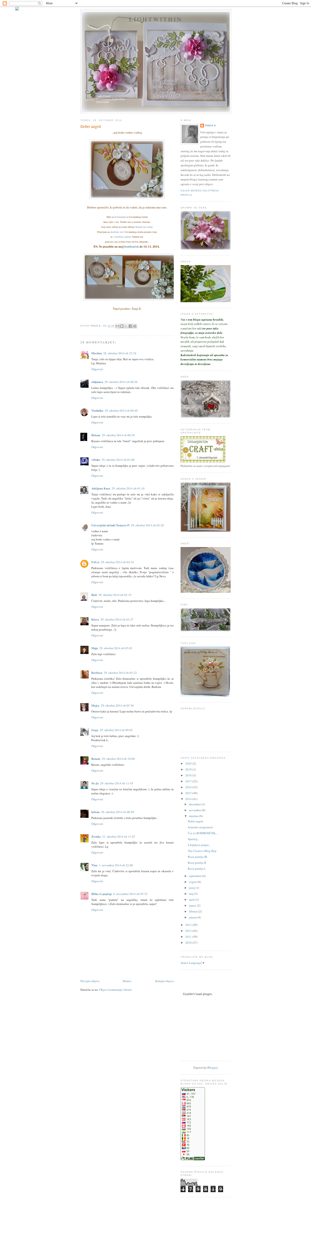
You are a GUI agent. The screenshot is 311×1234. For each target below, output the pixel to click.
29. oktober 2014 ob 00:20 (121, 382)
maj (191, 894)
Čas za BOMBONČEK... (202, 833)
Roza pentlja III (197, 857)
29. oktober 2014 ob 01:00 (118, 460)
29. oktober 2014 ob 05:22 (120, 673)
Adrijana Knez (100, 488)
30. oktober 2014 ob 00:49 (117, 812)
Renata (95, 758)
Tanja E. (211, 125)
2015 (188, 793)
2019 (188, 769)
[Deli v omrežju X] (126, 326)
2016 (188, 787)
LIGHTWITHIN (155, 19)
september (195, 876)
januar (193, 917)
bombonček (132, 246)
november (195, 810)
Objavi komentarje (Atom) (115, 990)
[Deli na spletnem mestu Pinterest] (135, 326)
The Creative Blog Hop (202, 851)
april (192, 899)
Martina (96, 353)
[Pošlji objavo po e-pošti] (117, 326)
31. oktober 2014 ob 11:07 (118, 836)
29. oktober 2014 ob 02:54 (117, 562)
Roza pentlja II (197, 863)
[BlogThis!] (122, 326)
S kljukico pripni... (199, 845)
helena (95, 812)
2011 (188, 937)
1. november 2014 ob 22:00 (116, 865)
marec (193, 905)
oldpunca (97, 382)
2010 (188, 942)
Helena (95, 435)
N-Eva (95, 562)
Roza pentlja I (196, 869)
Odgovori (97, 369)
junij (192, 888)
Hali (94, 595)
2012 (188, 931)
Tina (94, 865)
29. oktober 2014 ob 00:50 (118, 435)
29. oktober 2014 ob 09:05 (116, 730)
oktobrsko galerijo (123, 236)
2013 (188, 925)
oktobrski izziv (117, 231)
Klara (95, 619)
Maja (94, 648)
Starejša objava (164, 981)
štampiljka (121, 216)
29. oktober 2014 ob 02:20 (147, 525)
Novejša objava (89, 981)
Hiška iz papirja (101, 894)
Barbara (96, 672)
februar (193, 911)
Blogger (212, 1067)
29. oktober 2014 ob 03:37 (116, 619)
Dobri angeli (195, 821)
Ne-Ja (95, 783)
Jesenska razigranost (200, 827)
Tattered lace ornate (144, 226)
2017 (188, 781)
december (195, 804)
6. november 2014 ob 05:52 (130, 894)
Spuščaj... (193, 839)
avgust (193, 882)
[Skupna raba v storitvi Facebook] (130, 326)
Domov (127, 981)
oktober (194, 816)
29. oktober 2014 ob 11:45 (116, 783)
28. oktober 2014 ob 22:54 (119, 353)
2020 (188, 763)
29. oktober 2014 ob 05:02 (115, 648)
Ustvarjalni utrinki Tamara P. (110, 525)
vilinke (95, 459)
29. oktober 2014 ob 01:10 (128, 488)
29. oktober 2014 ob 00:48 (121, 410)
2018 (188, 775)
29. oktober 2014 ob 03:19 (114, 595)
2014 (188, 799)
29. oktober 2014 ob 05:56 (117, 705)
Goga (94, 730)
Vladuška (97, 410)
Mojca (95, 705)
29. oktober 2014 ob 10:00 (118, 759)
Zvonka (96, 836)
